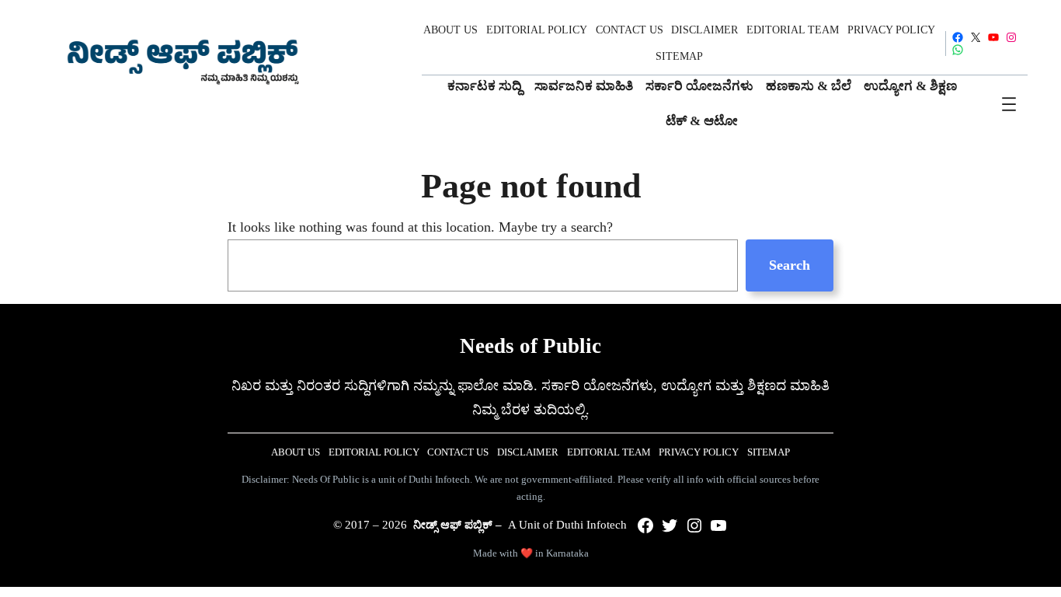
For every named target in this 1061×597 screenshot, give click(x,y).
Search (789, 265)
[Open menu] (1009, 104)
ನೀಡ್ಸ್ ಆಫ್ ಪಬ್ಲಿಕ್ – (457, 524)
